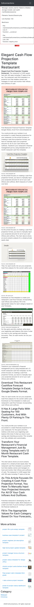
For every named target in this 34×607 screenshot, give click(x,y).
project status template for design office (14, 561)
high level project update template (14, 548)
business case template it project (13, 535)
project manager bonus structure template (13, 554)
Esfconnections (7, 3)
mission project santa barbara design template (15, 567)
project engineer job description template (13, 541)
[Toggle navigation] (30, 3)
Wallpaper (4, 595)
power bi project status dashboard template (14, 587)
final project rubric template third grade (13, 574)
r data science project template (13, 580)
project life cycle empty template (13, 529)
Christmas (4, 597)
